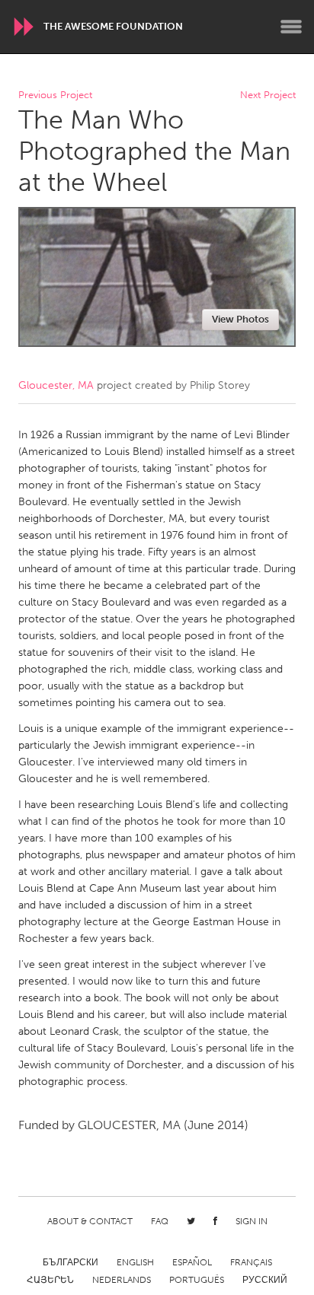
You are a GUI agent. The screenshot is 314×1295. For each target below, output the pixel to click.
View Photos (240, 319)
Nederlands (121, 1279)
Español (192, 1262)
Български (70, 1262)
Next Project (268, 95)
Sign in (252, 1221)
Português (196, 1279)
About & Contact (90, 1221)
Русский (264, 1279)
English (135, 1262)
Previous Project (55, 95)
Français (251, 1262)
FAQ (159, 1221)
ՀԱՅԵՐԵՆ (50, 1279)
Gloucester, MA (56, 385)
